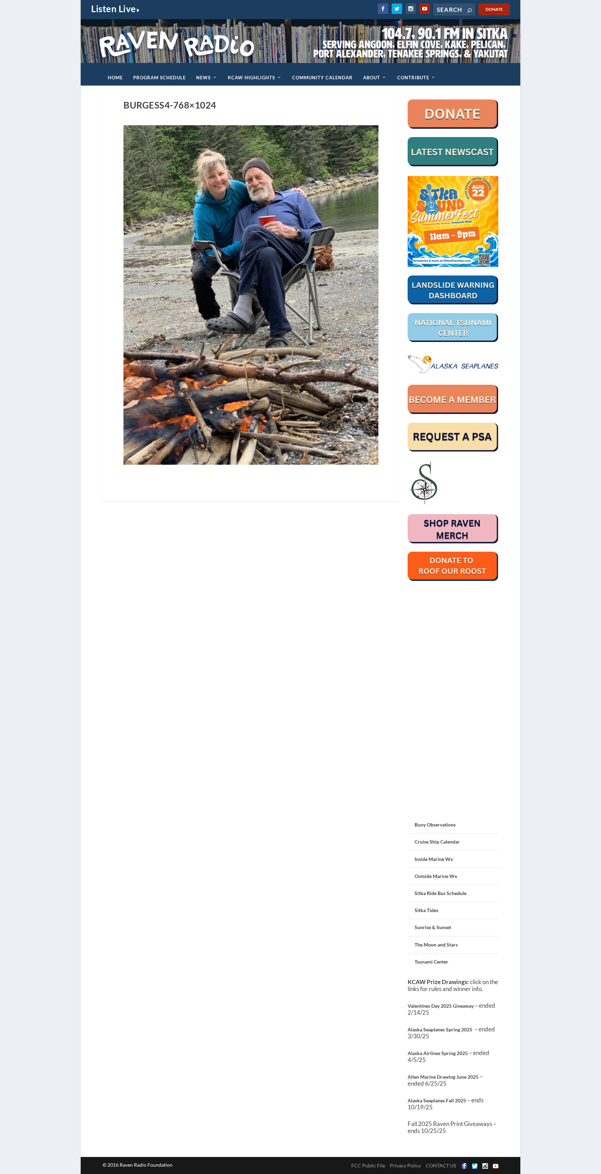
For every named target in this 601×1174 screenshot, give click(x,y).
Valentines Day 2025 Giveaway (441, 1006)
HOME (115, 77)
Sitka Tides (426, 910)
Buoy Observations (435, 825)
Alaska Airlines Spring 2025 (438, 1053)
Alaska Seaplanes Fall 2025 (437, 1100)
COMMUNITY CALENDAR (322, 77)
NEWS (203, 77)
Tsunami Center (431, 962)
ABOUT (371, 77)
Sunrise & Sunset (433, 927)
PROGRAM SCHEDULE (159, 77)
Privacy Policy (405, 1165)
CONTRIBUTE (413, 77)
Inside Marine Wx (434, 859)
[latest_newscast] (453, 164)
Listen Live (113, 8)
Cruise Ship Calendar (437, 842)
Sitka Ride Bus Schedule (440, 893)
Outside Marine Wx (436, 876)
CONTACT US (441, 1165)
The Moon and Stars (436, 945)
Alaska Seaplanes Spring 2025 (440, 1029)
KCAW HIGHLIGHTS (251, 77)
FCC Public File (368, 1165)
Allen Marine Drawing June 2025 (443, 1077)
